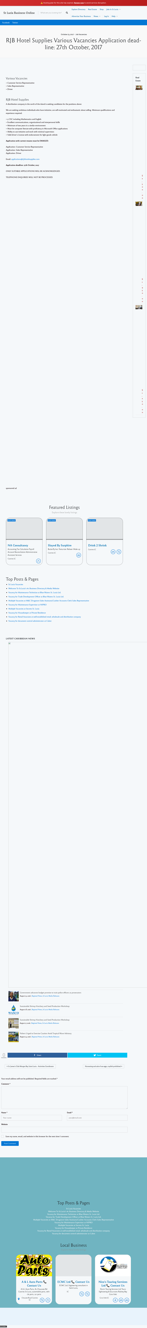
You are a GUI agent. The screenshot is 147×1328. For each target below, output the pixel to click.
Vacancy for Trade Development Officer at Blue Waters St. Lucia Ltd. (36, 596)
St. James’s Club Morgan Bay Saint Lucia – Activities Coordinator (31, 1066)
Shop (102, 9)
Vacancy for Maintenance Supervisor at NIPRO (27, 604)
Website (4, 1124)
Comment (5, 1084)
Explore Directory (78, 9)
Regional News (37, 996)
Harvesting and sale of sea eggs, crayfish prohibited (103, 1066)
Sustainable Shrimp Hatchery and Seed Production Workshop (44, 1006)
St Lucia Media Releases (51, 996)
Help (113, 16)
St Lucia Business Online (19, 12)
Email (70, 1112)
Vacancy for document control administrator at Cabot (29, 621)
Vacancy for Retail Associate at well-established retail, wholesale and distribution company (44, 616)
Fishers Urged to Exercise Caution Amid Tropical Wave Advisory (45, 1033)
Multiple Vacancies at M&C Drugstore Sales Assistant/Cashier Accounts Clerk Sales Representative (48, 600)
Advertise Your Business (81, 16)
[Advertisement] (73, 1177)
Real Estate (92, 9)
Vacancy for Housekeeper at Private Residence (27, 612)
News (96, 16)
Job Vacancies (81, 34)
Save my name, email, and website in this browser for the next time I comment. (37, 1136)
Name (4, 1112)
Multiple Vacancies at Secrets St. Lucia (23, 608)
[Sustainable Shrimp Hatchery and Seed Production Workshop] (13, 1010)
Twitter (15, 22)
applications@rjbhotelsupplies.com (25, 159)
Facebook (6, 22)
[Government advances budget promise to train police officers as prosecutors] (13, 996)
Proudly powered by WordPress (64, 1318)
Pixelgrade (90, 1318)
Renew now (79, 3)
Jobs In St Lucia (112, 9)
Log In (106, 16)
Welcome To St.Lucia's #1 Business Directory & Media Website (33, 588)
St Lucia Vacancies (15, 584)
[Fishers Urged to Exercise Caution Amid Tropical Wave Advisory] (13, 1037)
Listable (81, 1318)
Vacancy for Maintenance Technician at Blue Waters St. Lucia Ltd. (34, 592)
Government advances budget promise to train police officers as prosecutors (50, 992)
